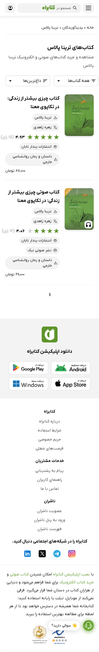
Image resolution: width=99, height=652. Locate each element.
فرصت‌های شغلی (49, 448)
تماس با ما (49, 488)
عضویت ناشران (49, 511)
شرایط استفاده (49, 430)
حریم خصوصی (49, 439)
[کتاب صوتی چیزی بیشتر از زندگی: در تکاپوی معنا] (79, 209)
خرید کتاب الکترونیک (76, 582)
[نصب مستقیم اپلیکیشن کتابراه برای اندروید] (71, 368)
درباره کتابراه (49, 421)
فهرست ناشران (49, 529)
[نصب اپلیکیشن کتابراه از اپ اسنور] (71, 383)
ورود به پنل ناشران (49, 520)
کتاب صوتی (19, 574)
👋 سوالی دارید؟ (64, 625)
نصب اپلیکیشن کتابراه (71, 574)
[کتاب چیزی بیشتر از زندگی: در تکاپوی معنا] (79, 115)
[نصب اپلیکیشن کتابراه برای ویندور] (28, 383)
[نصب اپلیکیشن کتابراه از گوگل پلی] (28, 368)
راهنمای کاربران (49, 479)
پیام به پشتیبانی (49, 470)
